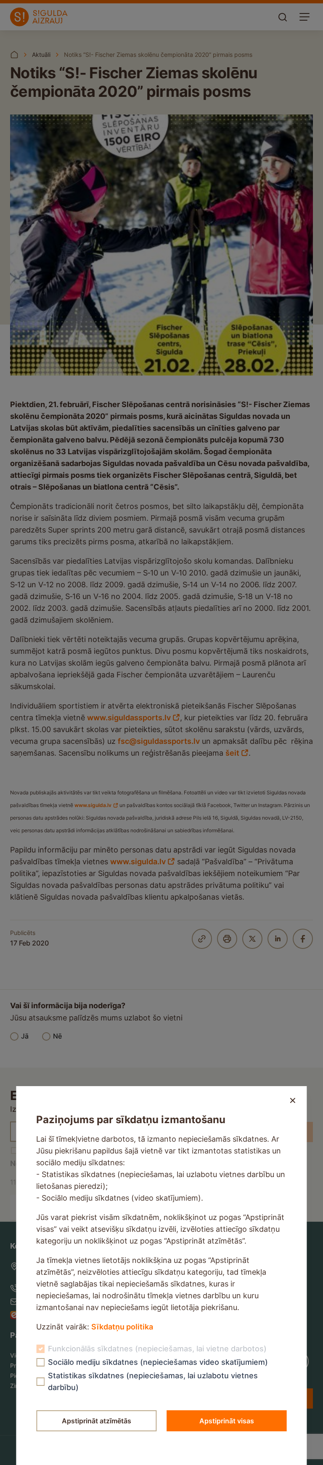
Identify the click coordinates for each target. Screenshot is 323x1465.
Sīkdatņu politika (122, 1326)
